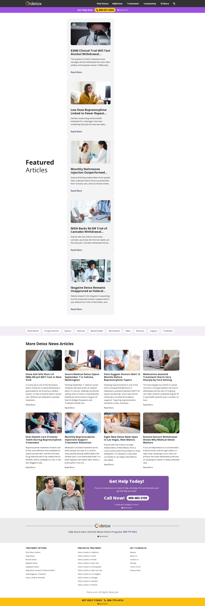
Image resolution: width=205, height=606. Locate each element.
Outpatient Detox (32, 567)
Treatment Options (36, 548)
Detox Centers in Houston (88, 581)
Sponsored (123, 10)
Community (150, 3)
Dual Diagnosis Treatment (36, 574)
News (128, 331)
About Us (133, 556)
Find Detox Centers (33, 552)
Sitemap (133, 563)
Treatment (133, 3)
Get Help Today (102, 600)
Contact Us (134, 559)
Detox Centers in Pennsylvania (89, 567)
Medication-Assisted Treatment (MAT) (40, 570)
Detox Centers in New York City (90, 570)
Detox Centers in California (88, 552)
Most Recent (33, 331)
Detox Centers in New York (88, 563)
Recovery (140, 331)
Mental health (97, 331)
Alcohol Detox (31, 559)
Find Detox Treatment (89, 548)
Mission (133, 552)
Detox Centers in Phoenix (87, 585)
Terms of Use (135, 567)
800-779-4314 (130, 532)
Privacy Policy (135, 570)
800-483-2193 (137, 498)
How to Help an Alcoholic (35, 577)
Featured (81, 331)
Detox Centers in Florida (87, 559)
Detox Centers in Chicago (87, 577)
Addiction (117, 3)
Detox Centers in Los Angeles (89, 574)
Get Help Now (85, 10)
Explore (67, 331)
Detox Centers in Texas (87, 556)
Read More (76, 72)
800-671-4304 (106, 10)
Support (153, 331)
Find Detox (102, 3)
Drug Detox (30, 556)
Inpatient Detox (32, 563)
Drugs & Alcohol (51, 331)
